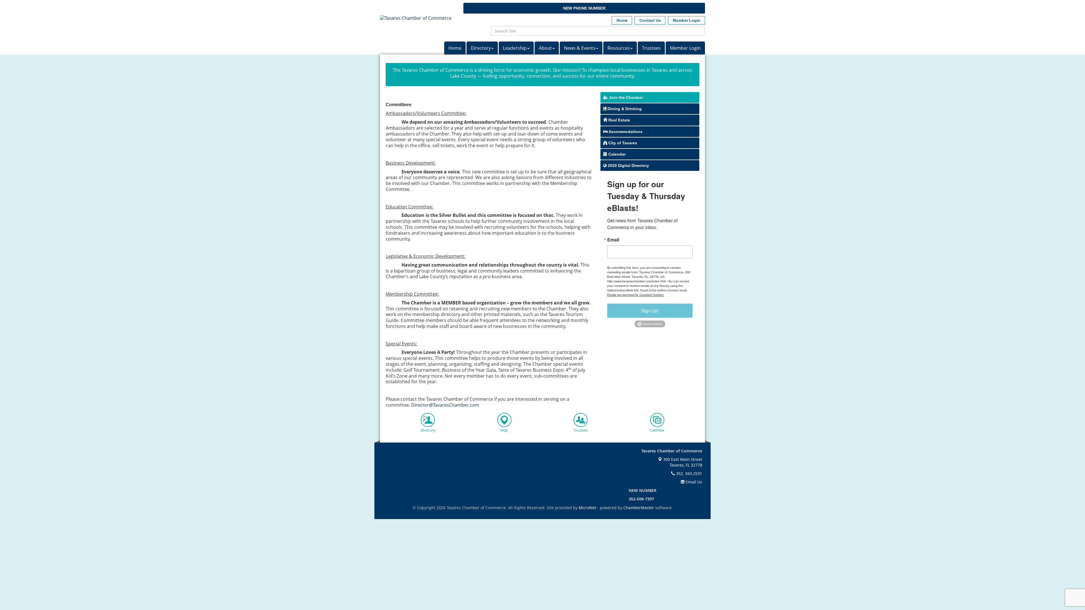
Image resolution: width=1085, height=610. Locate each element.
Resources (618, 48)
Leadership (515, 48)
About (545, 48)
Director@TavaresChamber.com (445, 405)
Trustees (651, 48)
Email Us (693, 482)
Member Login (685, 48)
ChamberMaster (638, 507)
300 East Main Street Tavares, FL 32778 (682, 462)
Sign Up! (650, 310)
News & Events (579, 48)
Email (613, 240)
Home (454, 48)
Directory (481, 48)
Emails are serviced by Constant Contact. (635, 294)
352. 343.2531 (688, 473)
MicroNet (587, 507)
